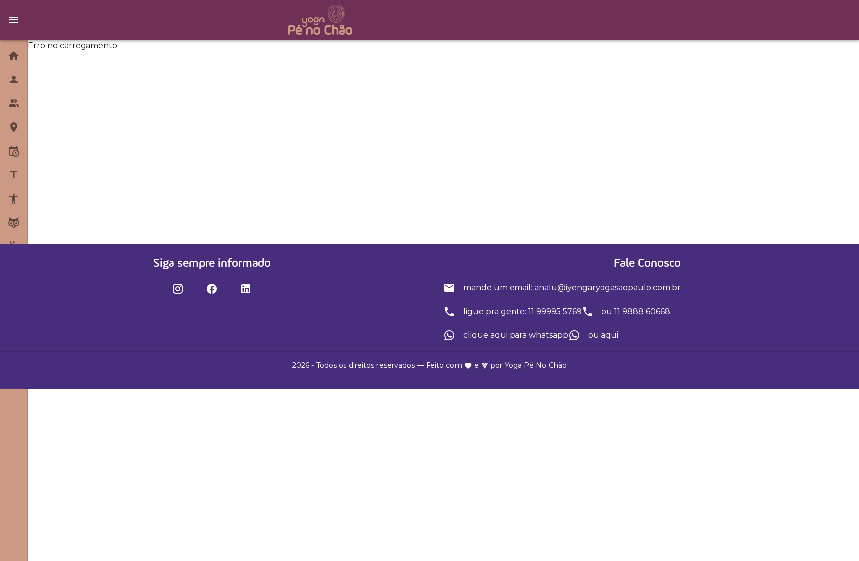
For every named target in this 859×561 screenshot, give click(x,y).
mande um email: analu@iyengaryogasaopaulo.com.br (571, 287)
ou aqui (602, 335)
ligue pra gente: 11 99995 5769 (521, 311)
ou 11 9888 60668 (635, 311)
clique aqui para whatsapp (514, 335)
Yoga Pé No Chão (536, 365)
